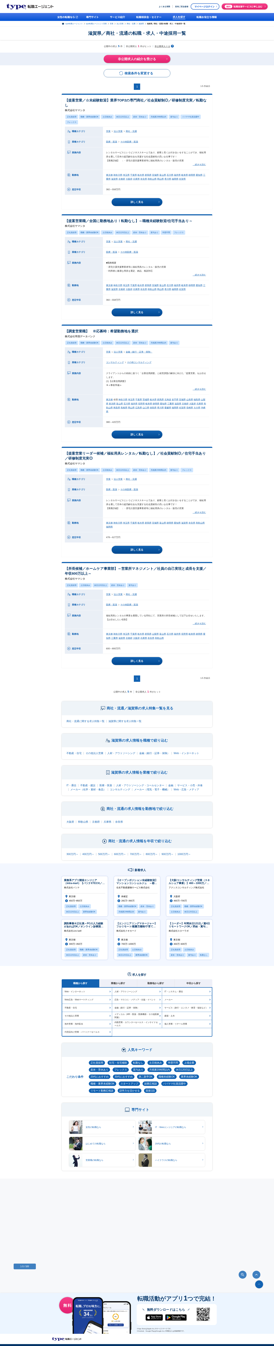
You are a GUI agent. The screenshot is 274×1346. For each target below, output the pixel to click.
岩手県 (175, 399)
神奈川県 (117, 175)
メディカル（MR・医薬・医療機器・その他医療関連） (136, 1016)
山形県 (189, 399)
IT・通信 (71, 785)
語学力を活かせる (129, 1090)
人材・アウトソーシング (121, 753)
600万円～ (120, 854)
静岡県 (192, 175)
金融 (170, 785)
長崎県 (189, 407)
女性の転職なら (93, 1127)
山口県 (146, 407)
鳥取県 (116, 407)
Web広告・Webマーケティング (79, 999)
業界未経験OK (189, 1076)
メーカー (168, 999)
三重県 (170, 403)
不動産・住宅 (74, 753)
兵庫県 (136, 179)
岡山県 (160, 179)
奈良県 (143, 179)
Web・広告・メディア (186, 789)
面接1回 (150, 1090)
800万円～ (152, 854)
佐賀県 (182, 179)
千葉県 (133, 175)
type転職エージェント (74, 24)
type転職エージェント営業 (96, 24)
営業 (111, 24)
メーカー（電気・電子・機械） (152, 789)
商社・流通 (131, 24)
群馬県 (148, 175)
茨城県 (146, 399)
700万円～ (136, 854)
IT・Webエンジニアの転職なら (170, 1127)
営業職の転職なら (94, 1160)
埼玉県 (126, 175)
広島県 (138, 407)
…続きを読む (199, 164)
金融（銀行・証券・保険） (139, 352)
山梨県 (155, 634)
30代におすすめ (124, 1076)
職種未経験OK (167, 1076)
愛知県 (199, 175)
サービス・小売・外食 (190, 785)
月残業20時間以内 (158, 117)
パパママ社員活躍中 (190, 117)
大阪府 (129, 179)
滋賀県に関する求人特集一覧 (124, 721)
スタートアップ (129, 1083)
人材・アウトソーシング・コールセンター (140, 785)
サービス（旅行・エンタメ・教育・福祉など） (186, 1008)
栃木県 (140, 175)
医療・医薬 (111, 141)
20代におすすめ (100, 1076)
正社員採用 (71, 117)
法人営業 (120, 24)
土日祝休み (107, 117)
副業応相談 (150, 1083)
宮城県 (155, 175)
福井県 (177, 175)
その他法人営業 (94, 753)
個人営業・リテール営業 (175, 1024)
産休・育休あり (140, 117)
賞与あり (174, 117)
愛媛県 (167, 407)
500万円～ (104, 854)
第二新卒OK (146, 1076)
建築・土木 (169, 1016)
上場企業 (189, 1062)
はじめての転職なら (96, 1143)
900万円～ (167, 854)
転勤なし (138, 1062)
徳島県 (153, 407)
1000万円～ (184, 854)
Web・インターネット (186, 753)
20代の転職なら (163, 1143)
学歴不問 (166, 232)
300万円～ (72, 854)
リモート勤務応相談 (102, 1090)
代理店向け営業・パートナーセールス (82, 1032)
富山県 (162, 175)
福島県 (197, 399)
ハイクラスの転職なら (166, 1160)
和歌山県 (152, 179)
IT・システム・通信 (173, 991)
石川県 (170, 175)
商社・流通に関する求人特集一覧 (85, 721)
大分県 (197, 407)
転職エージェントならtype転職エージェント (67, 1339)
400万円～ (88, 854)
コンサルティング (115, 362)
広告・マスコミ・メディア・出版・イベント (135, 999)
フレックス (71, 122)
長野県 (141, 403)
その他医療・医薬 (129, 141)
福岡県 (175, 179)
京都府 (121, 179)
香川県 (167, 179)
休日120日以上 (122, 117)
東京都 (109, 175)
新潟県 (112, 403)
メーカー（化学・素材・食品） (88, 789)
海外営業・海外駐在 (74, 1024)
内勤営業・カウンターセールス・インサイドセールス (136, 1024)
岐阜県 (184, 175)
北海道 (167, 399)
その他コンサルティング (139, 362)
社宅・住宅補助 (118, 1062)
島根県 (124, 407)
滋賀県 (141, 24)
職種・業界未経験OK (89, 117)
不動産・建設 (87, 785)
